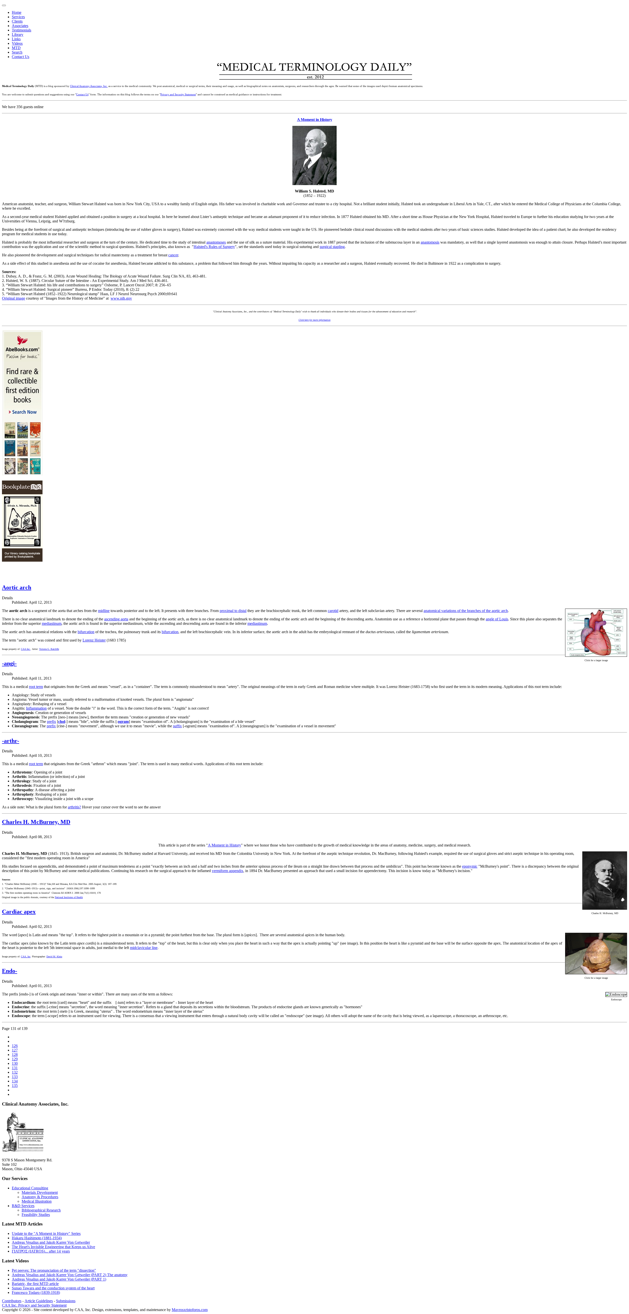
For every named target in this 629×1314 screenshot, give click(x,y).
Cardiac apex (19, 911)
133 (15, 1077)
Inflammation (36, 708)
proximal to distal (233, 611)
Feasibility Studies (36, 1214)
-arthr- (10, 741)
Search (17, 52)
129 (15, 1059)
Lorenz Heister (94, 640)
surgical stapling (332, 247)
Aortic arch (16, 587)
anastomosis (430, 242)
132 (15, 1072)
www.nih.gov (121, 298)
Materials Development (40, 1192)
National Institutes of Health (69, 897)
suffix (177, 726)
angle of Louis (497, 619)
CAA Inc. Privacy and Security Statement (34, 1305)
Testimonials (21, 30)
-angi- (9, 663)
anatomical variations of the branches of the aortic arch (466, 611)
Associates (20, 26)
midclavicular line (143, 948)
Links (16, 39)
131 (15, 1068)
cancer (173, 255)
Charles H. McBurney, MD (36, 822)
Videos (17, 43)
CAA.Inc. (25, 649)
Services (18, 17)
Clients (17, 21)
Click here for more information (314, 320)
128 (15, 1054)
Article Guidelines (39, 1301)
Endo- (9, 971)
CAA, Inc (25, 956)
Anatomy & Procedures (40, 1197)
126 (15, 1046)
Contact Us (20, 57)
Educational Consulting (30, 1188)
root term (36, 687)
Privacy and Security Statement (178, 94)
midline (104, 611)
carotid (333, 611)
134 (15, 1081)
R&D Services (23, 1206)
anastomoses (216, 242)
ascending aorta (116, 619)
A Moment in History (314, 119)
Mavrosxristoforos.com (190, 1310)
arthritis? (74, 807)
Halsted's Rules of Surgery (214, 247)
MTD (16, 48)
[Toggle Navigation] (4, 5)
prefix (51, 721)
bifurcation (86, 632)
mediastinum (51, 623)
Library (17, 34)
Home (16, 12)
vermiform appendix (227, 871)
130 (15, 1063)
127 (15, 1050)
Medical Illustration (37, 1201)
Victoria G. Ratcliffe (49, 649)
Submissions (65, 1301)
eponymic (469, 866)
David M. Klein (54, 956)
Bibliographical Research (41, 1210)
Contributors (11, 1301)
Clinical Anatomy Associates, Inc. (89, 86)
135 (15, 1085)
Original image (13, 298)
